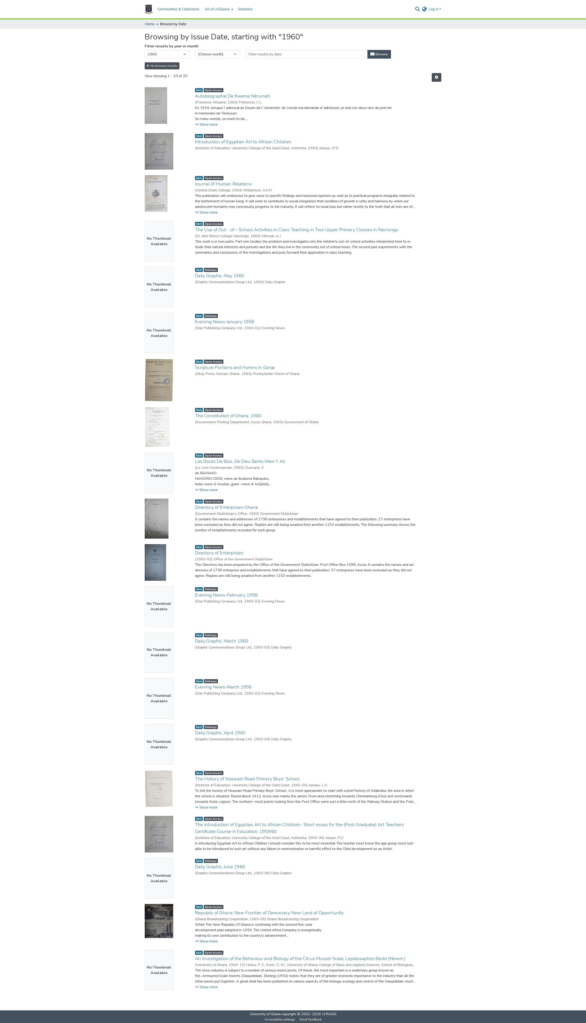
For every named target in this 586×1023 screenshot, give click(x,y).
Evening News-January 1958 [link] (224, 322)
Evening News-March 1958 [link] (223, 687)
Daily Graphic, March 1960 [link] (221, 641)
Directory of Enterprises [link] (219, 553)
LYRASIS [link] (329, 1014)
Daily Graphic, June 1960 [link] (220, 867)
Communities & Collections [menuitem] (178, 9)
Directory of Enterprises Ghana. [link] (226, 507)
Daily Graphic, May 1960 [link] (219, 276)
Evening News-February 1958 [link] (226, 595)
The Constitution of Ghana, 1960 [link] (228, 416)
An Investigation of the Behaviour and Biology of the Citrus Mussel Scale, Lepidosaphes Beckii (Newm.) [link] (300, 958)
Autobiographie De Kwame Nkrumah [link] (232, 96)
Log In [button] (434, 9)
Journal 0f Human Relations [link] (223, 184)
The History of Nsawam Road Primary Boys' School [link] (247, 779)
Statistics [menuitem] (245, 9)
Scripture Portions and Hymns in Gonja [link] (235, 367)
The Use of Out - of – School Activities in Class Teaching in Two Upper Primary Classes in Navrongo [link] (296, 230)
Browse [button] (381, 54)
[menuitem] (218, 9)
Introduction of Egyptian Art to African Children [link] (243, 142)
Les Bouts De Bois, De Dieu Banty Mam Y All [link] (240, 461)
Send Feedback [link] (310, 1019)
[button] (149, 9)
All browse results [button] (163, 66)
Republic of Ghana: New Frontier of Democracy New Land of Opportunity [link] (269, 913)
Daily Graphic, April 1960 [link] (220, 733)
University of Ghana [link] (265, 1014)
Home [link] (150, 24)
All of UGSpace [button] (217, 9)
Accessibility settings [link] (279, 1019)
